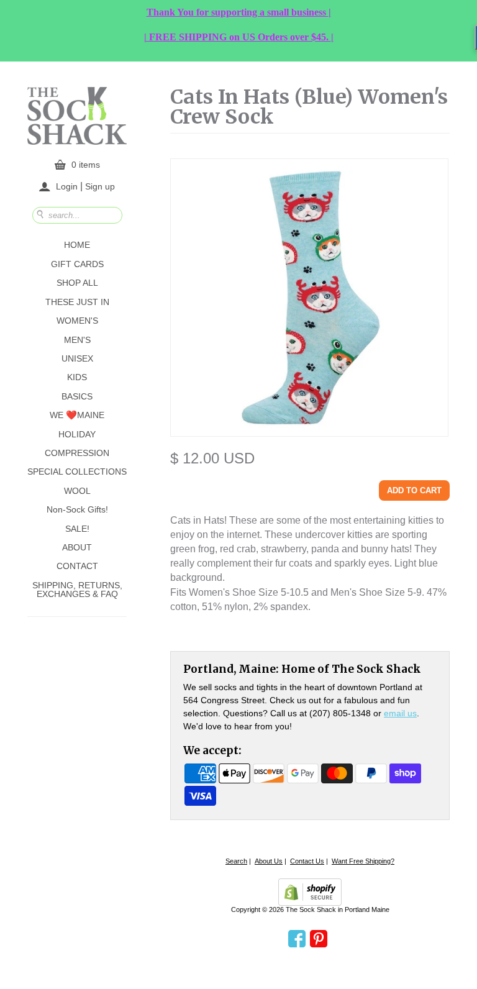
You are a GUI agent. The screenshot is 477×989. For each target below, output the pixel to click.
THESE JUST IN (77, 302)
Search (236, 861)
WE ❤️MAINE (77, 415)
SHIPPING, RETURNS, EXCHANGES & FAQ (77, 589)
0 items (85, 164)
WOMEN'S (77, 321)
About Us (269, 861)
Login (67, 186)
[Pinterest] (318, 939)
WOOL (77, 491)
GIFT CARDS (77, 264)
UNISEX (77, 358)
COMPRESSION (77, 453)
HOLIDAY (77, 434)
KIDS (77, 377)
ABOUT (77, 547)
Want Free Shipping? (363, 861)
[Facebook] (297, 939)
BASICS (77, 396)
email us (400, 713)
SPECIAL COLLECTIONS (77, 471)
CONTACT (77, 566)
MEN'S (77, 340)
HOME (77, 245)
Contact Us (307, 861)
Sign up (100, 186)
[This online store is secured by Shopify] (310, 892)
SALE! (77, 529)
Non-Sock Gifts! (77, 509)
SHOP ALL (77, 283)
